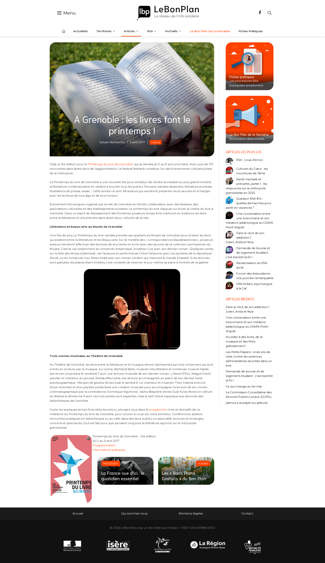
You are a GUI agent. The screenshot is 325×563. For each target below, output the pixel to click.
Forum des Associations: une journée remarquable (254, 276)
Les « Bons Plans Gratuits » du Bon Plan (184, 475)
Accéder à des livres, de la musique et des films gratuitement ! (244, 341)
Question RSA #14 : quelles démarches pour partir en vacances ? (248, 203)
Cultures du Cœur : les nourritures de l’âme (252, 171)
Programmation (104, 445)
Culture (155, 142)
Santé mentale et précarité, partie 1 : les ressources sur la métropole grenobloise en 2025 (246, 186)
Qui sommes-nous (134, 513)
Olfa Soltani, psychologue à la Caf (254, 286)
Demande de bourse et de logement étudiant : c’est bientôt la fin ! (248, 252)
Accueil (63, 31)
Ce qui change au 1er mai (244, 386)
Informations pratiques (109, 450)
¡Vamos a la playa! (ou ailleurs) (247, 403)
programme (158, 409)
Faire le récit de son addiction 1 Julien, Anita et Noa (245, 237)
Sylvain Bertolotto (112, 142)
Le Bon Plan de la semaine (210, 31)
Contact (247, 513)
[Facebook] (260, 13)
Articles (129, 31)
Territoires (104, 31)
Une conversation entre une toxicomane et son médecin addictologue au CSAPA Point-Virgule (249, 220)
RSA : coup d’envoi (249, 160)
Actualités (80, 31)
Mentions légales (191, 513)
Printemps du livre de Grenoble (110, 164)
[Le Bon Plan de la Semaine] (249, 120)
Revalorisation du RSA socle (251, 265)
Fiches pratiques (250, 31)
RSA (150, 31)
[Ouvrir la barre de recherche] (270, 13)
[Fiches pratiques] (249, 66)
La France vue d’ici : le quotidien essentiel (122, 475)
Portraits (171, 31)
